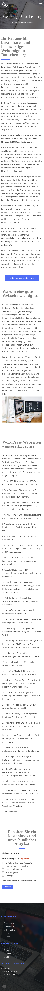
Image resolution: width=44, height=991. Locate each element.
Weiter (8, 887)
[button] (4, 987)
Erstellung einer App (14, 872)
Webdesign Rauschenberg (24, 22)
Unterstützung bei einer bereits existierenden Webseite (18, 867)
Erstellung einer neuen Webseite (19, 863)
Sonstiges (9, 876)
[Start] (12, 22)
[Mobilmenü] (40, 4)
